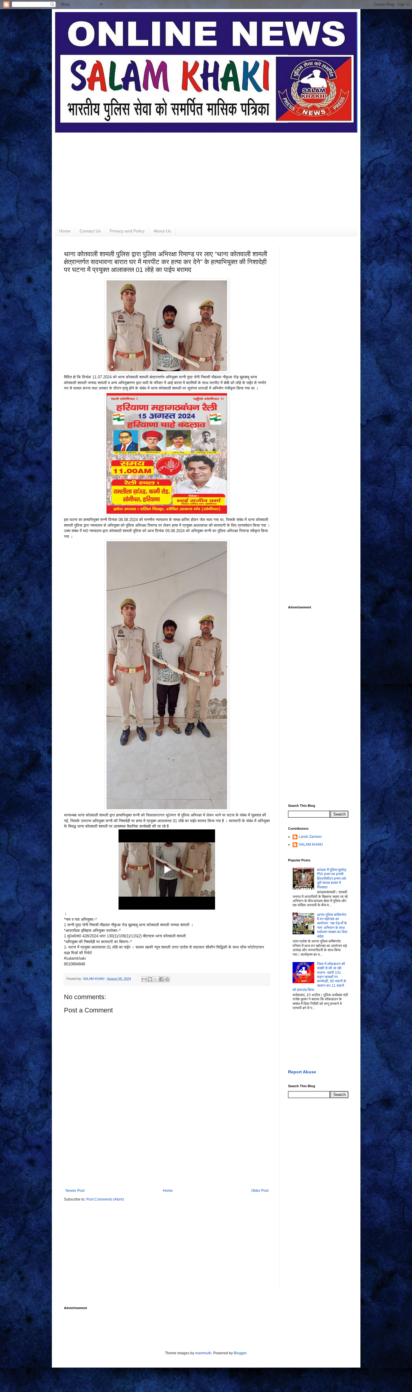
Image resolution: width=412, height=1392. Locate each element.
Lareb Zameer (310, 837)
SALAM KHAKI (311, 844)
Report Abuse (302, 1071)
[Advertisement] (206, 175)
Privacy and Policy (127, 231)
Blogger (240, 1353)
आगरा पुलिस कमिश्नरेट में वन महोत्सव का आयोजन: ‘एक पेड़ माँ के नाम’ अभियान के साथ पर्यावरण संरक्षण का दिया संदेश (332, 926)
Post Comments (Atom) (105, 1199)
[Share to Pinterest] (167, 979)
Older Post (259, 1190)
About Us (162, 231)
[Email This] (144, 979)
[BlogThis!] (150, 979)
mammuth (203, 1353)
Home (65, 231)
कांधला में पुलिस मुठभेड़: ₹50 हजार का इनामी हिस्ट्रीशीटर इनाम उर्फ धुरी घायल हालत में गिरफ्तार (332, 878)
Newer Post (74, 1190)
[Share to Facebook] (161, 979)
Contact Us (90, 231)
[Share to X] (156, 979)
